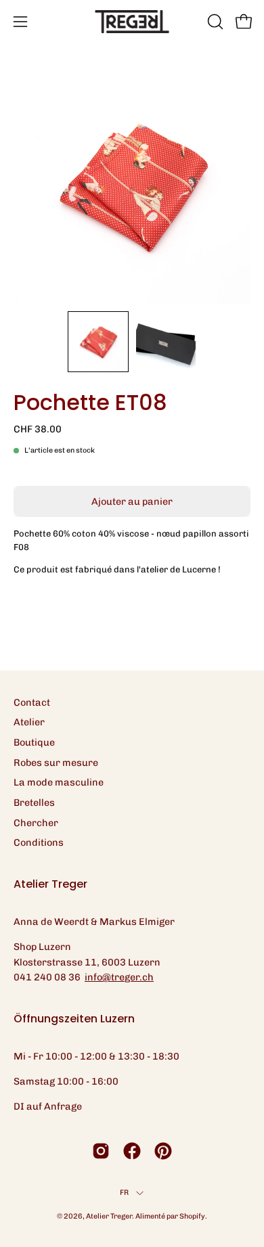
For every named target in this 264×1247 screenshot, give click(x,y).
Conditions (39, 842)
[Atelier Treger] (132, 21)
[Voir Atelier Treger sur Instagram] (101, 1151)
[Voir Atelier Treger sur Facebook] (132, 1151)
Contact (32, 702)
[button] (213, 21)
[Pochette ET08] (98, 341)
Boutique (34, 742)
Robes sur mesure (56, 762)
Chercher (36, 823)
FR (124, 1192)
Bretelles (34, 802)
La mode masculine (59, 782)
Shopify (192, 1216)
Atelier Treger (109, 1216)
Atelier (29, 722)
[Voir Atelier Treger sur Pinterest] (163, 1151)
